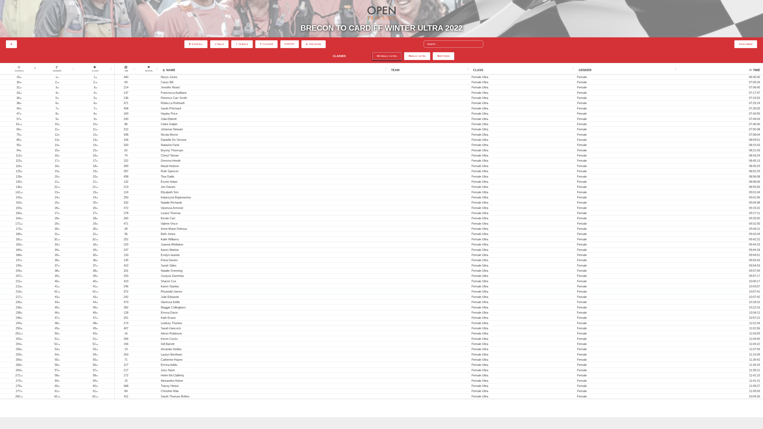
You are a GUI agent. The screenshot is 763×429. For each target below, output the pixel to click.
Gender (585, 70)
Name (170, 70)
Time (756, 70)
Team (395, 70)
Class (478, 70)
